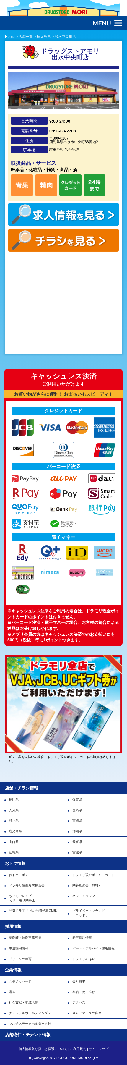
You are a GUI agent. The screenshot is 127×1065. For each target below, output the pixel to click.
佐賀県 (77, 799)
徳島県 (14, 852)
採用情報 (13, 926)
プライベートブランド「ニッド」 (88, 913)
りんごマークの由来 (87, 1013)
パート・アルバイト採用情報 (93, 948)
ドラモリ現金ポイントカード (93, 875)
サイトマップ (98, 1049)
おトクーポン (18, 875)
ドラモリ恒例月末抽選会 (27, 885)
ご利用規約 (78, 1049)
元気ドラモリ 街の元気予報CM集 (33, 910)
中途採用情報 (18, 948)
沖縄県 (77, 831)
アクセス (78, 1002)
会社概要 (78, 981)
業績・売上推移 (83, 992)
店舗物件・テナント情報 (28, 1034)
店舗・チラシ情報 (21, 788)
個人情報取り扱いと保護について (43, 1049)
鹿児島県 (15, 831)
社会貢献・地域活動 (23, 1002)
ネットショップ (83, 896)
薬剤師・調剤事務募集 (25, 937)
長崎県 (77, 810)
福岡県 (14, 799)
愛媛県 (77, 842)
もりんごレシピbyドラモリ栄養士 (22, 898)
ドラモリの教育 (20, 959)
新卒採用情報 (82, 937)
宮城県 (77, 852)
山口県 (14, 842)
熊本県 (14, 820)
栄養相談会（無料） (87, 885)
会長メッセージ (20, 981)
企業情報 (13, 969)
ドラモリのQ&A (83, 959)
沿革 (12, 992)
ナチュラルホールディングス (30, 1013)
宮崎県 (77, 820)
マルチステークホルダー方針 (30, 1023)
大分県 (14, 810)
